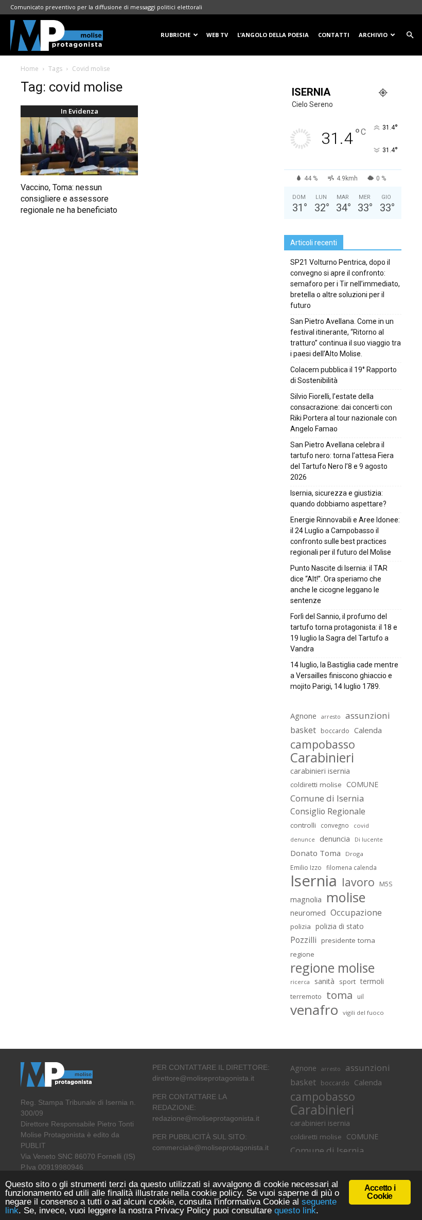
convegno (335, 825)
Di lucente (369, 839)
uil (360, 996)
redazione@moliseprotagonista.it (205, 1118)
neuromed (308, 913)
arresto (331, 716)
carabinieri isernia (320, 771)
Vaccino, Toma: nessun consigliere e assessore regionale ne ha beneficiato (69, 199)
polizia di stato (339, 926)
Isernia (313, 881)
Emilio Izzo (306, 867)
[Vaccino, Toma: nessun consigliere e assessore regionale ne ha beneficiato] (79, 146)
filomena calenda (351, 867)
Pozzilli (303, 940)
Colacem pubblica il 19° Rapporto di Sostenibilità (343, 375)
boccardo (335, 730)
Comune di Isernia (327, 798)
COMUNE (362, 784)
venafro (314, 1010)
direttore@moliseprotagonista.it (203, 1078)
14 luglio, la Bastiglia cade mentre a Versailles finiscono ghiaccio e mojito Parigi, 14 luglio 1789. (344, 675)
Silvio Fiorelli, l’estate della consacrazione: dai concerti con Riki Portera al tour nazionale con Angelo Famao (343, 412)
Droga (354, 854)
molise (345, 897)
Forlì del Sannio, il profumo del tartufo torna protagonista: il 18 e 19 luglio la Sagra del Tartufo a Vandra (343, 632)
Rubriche (175, 35)
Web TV (217, 35)
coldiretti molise (316, 784)
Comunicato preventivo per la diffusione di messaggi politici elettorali (106, 7)
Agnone (303, 716)
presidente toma (348, 940)
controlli (303, 825)
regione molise (332, 967)
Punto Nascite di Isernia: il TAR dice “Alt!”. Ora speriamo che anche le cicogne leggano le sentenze (339, 584)
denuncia (335, 839)
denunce (302, 839)
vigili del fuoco (363, 1012)
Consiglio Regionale (327, 811)
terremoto (306, 996)
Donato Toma (315, 853)
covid (361, 825)
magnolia (306, 899)
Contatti (333, 35)
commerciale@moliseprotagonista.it (210, 1147)
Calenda (368, 730)
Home (30, 68)
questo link (294, 1210)
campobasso (322, 744)
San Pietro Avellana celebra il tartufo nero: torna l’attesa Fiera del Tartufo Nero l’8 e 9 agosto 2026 (342, 461)
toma (339, 995)
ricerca (300, 982)
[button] (409, 35)
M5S (386, 884)
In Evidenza (79, 111)
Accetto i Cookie (379, 1191)
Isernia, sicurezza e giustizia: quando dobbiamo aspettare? (338, 498)
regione (302, 954)
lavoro (358, 882)
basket (303, 730)
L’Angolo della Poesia (273, 35)
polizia (300, 926)
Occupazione (356, 912)
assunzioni (367, 715)
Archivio (373, 35)
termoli (372, 981)
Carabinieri (322, 757)
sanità (324, 981)
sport (347, 981)
